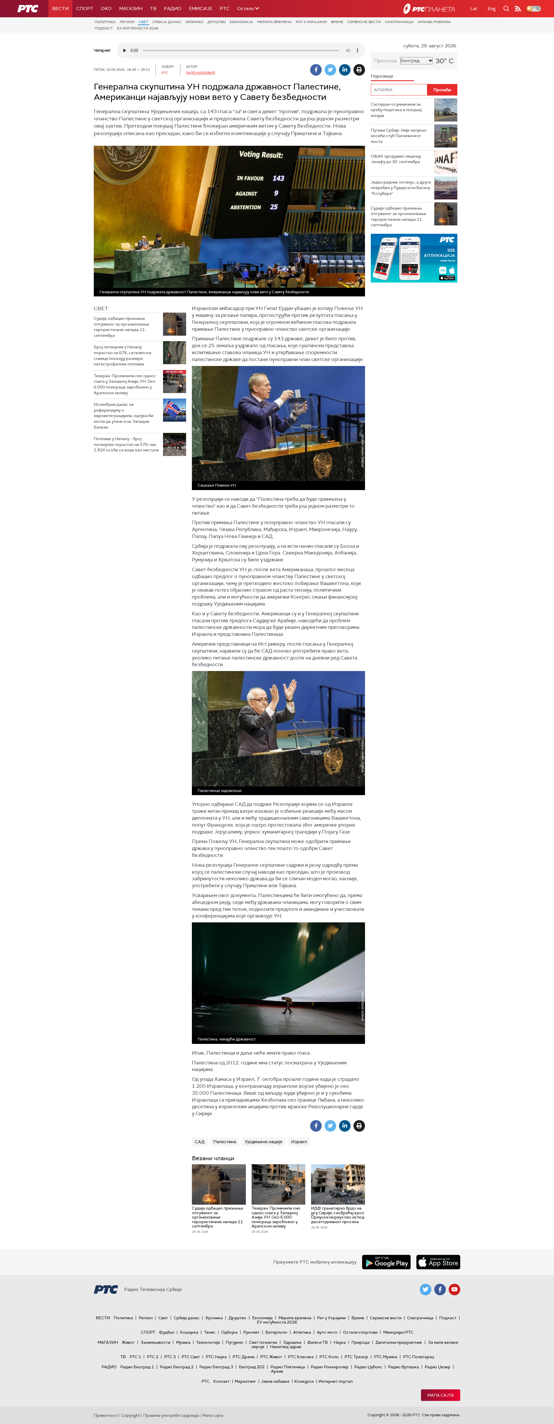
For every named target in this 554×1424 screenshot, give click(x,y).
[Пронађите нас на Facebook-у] (440, 1289)
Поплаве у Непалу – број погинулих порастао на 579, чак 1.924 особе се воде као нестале (126, 444)
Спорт (84, 8)
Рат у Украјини (311, 22)
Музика (183, 1342)
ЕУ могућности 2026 (137, 28)
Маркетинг (245, 1381)
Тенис (210, 1332)
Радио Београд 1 (137, 1366)
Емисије (200, 8)
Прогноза (385, 61)
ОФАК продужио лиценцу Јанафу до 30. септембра (396, 159)
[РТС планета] (429, 8)
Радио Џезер (437, 1366)
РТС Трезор (356, 1356)
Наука (340, 1342)
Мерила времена (274, 22)
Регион (127, 22)
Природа (360, 1342)
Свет (143, 22)
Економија (241, 22)
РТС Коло (329, 1356)
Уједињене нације (263, 1142)
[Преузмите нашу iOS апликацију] (438, 1262)
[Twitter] (330, 70)
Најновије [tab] (382, 76)
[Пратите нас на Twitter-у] (425, 1289)
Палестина (224, 1142)
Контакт (221, 1381)
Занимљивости (155, 1342)
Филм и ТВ (317, 1342)
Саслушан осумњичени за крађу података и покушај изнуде (396, 110)
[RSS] (518, 8)
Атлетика (302, 1332)
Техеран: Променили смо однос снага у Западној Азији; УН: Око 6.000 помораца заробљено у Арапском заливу (125, 384)
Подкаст (104, 28)
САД (200, 1142)
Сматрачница (399, 22)
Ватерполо (276, 1332)
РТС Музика (385, 1356)
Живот (128, 1342)
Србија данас (166, 22)
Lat (473, 8)
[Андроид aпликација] (414, 258)
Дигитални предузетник (398, 1342)
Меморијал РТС (398, 1332)
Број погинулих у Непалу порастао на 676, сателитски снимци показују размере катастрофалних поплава (122, 355)
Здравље (292, 1342)
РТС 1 (135, 1356)
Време (337, 22)
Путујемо (234, 1342)
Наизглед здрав (285, 1346)
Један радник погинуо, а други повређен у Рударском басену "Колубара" (401, 188)
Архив (277, 1371)
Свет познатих (263, 1342)
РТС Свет (190, 1356)
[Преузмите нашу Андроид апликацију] (386, 1262)
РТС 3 (170, 1356)
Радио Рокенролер (330, 1366)
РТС (225, 8)
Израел (299, 1142)
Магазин (131, 8)
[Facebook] (316, 70)
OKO (106, 8)
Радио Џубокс (368, 1366)
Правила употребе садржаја (171, 1415)
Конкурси (304, 1381)
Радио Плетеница (287, 1366)
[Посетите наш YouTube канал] (454, 1289)
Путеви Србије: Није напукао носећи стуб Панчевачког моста (398, 136)
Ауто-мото (327, 1332)
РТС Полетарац (418, 1356)
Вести (60, 8)
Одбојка (229, 1332)
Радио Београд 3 (216, 1366)
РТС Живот (271, 1356)
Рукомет (251, 1332)
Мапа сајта (440, 1395)
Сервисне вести (364, 22)
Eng (492, 8)
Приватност (106, 1415)
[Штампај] (359, 70)
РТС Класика (301, 1356)
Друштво (216, 22)
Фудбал (166, 1332)
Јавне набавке (275, 1381)
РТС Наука (216, 1356)
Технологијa (208, 1342)
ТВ (153, 8)
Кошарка (189, 1332)
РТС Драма (243, 1356)
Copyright (130, 1415)
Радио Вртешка (403, 1366)
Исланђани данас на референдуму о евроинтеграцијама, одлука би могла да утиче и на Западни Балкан (123, 415)
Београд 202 (252, 1366)
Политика (105, 22)
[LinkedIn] (345, 70)
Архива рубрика (434, 22)
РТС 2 (152, 1356)
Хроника (194, 22)
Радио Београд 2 (177, 1366)
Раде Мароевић (200, 73)
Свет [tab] (101, 308)
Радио (172, 8)
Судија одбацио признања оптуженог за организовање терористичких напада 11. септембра (121, 327)
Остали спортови (360, 1332)
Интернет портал (336, 1381)
